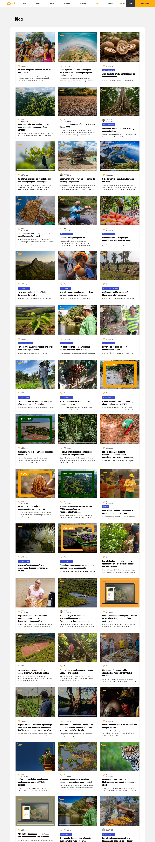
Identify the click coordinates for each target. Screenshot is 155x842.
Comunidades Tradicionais (110, 288)
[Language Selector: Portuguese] (122, 3)
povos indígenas (65, 288)
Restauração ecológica (25, 343)
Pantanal (105, 506)
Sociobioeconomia (108, 70)
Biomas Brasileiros (24, 397)
